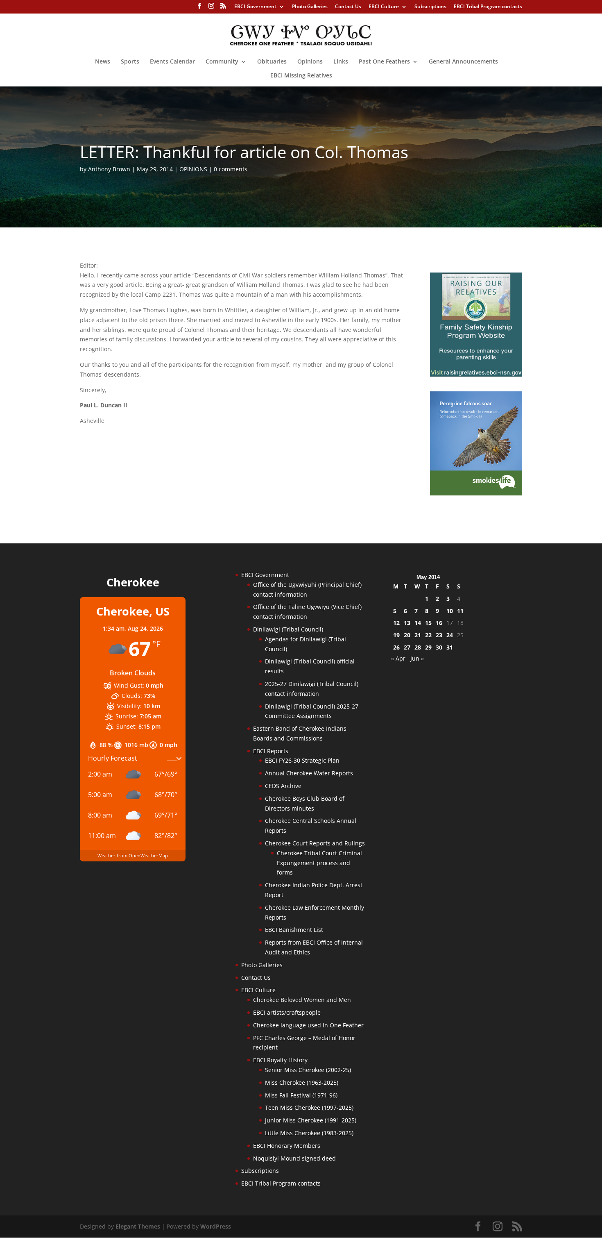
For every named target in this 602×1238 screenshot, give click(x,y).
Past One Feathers (384, 62)
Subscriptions (430, 7)
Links (340, 62)
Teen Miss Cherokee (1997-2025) (309, 1107)
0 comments (230, 169)
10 (449, 611)
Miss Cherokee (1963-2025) (301, 1082)
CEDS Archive (283, 786)
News (102, 62)
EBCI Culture (384, 7)
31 (449, 647)
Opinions (310, 62)
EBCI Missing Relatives (301, 76)
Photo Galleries (310, 7)
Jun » (417, 658)
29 (428, 647)
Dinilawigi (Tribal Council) (288, 629)
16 (439, 623)
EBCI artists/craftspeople (287, 1012)
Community (222, 62)
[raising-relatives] (476, 374)
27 (407, 647)
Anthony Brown (109, 169)
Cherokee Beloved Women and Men (302, 1000)
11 (460, 611)
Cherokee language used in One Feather (308, 1025)
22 (428, 635)
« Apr (398, 658)
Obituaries (272, 62)
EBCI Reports (270, 751)
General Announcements (463, 62)
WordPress (215, 1226)
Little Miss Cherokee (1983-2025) (309, 1133)
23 (439, 635)
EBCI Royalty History (280, 1060)
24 (449, 635)
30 (439, 647)
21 (417, 635)
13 (407, 623)
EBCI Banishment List (294, 930)
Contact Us (348, 7)
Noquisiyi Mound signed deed (294, 1158)
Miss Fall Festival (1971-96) (301, 1095)
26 (396, 647)
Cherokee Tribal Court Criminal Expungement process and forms (319, 863)
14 (417, 623)
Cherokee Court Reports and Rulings (315, 843)
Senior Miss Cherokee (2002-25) (308, 1070)
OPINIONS (193, 169)
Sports (130, 62)
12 (396, 623)
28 (417, 647)
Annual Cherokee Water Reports (309, 773)
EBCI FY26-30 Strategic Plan (302, 760)
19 (396, 635)
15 (428, 623)
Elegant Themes (137, 1226)
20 (407, 635)
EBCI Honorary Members (286, 1145)
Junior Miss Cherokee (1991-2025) (310, 1120)
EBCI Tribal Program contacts (488, 7)
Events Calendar (172, 62)
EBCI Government (255, 7)
